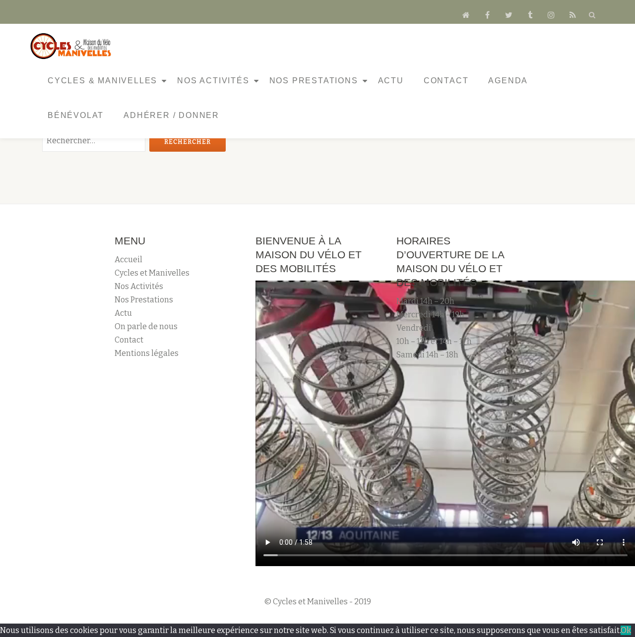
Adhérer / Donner (171, 115)
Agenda (508, 80)
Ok (626, 630)
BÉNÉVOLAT (76, 115)
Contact (446, 80)
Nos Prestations (144, 299)
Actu (391, 80)
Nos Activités (213, 80)
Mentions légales (147, 353)
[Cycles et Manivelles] (72, 46)
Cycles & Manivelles (102, 80)
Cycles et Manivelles (152, 273)
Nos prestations (313, 80)
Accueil (128, 259)
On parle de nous (146, 326)
